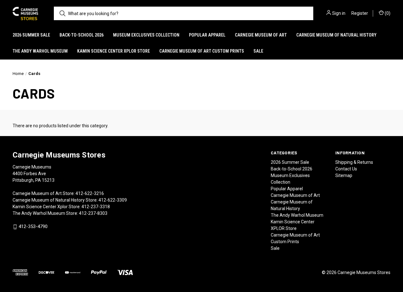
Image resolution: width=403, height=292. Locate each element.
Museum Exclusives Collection (146, 34)
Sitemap (343, 175)
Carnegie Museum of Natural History (336, 34)
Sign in (338, 13)
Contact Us (346, 168)
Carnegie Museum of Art (261, 34)
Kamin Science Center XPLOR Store (113, 51)
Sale (258, 51)
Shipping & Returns (354, 162)
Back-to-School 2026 (82, 34)
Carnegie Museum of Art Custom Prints (201, 51)
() (387, 13)
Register (359, 13)
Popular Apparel (207, 34)
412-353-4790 (33, 227)
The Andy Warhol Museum (40, 51)
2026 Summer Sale (31, 34)
